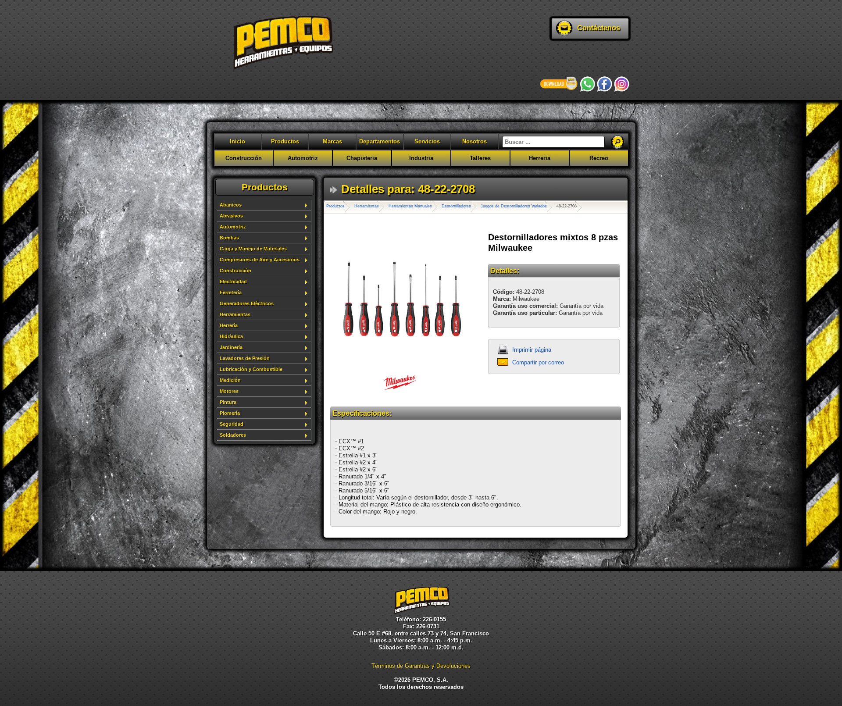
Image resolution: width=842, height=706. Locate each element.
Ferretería (231, 292)
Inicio (237, 141)
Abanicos (231, 204)
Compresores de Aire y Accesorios (260, 259)
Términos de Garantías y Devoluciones (421, 666)
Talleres (480, 158)
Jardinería (231, 347)
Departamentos (379, 141)
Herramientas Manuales (410, 206)
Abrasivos (231, 215)
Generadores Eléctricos (247, 303)
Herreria (539, 158)
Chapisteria (361, 158)
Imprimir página (531, 349)
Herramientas (235, 314)
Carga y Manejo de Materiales (253, 248)
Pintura (228, 402)
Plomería (230, 413)
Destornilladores (456, 206)
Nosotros (474, 141)
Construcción (243, 158)
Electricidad (233, 281)
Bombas (229, 237)
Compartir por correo (538, 362)
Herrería (229, 325)
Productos (285, 141)
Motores (229, 391)
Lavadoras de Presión (245, 358)
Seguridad (231, 424)
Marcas (332, 141)
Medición (230, 380)
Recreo (598, 158)
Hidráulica (231, 336)
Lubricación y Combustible (251, 369)
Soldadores (233, 435)
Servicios (427, 141)
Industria (421, 158)
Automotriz (303, 158)
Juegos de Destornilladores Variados (514, 206)
